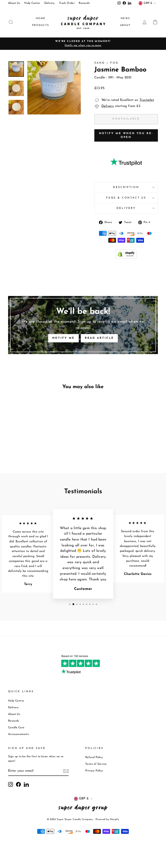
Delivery (49, 3)
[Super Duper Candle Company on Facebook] (18, 784)
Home (41, 18)
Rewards (84, 3)
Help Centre (16, 701)
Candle (99, 77)
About (125, 25)
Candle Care (16, 727)
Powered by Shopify (107, 819)
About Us (14, 3)
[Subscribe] (66, 771)
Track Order (67, 3)
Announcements (18, 734)
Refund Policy (94, 757)
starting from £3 (120, 106)
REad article (99, 338)
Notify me (63, 338)
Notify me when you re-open (126, 135)
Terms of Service (95, 764)
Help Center (32, 3)
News (125, 18)
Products (40, 25)
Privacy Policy (94, 770)
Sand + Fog (106, 63)
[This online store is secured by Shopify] (126, 257)
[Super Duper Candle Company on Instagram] (10, 784)
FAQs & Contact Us (126, 198)
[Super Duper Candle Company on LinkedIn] (26, 784)
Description (126, 187)
